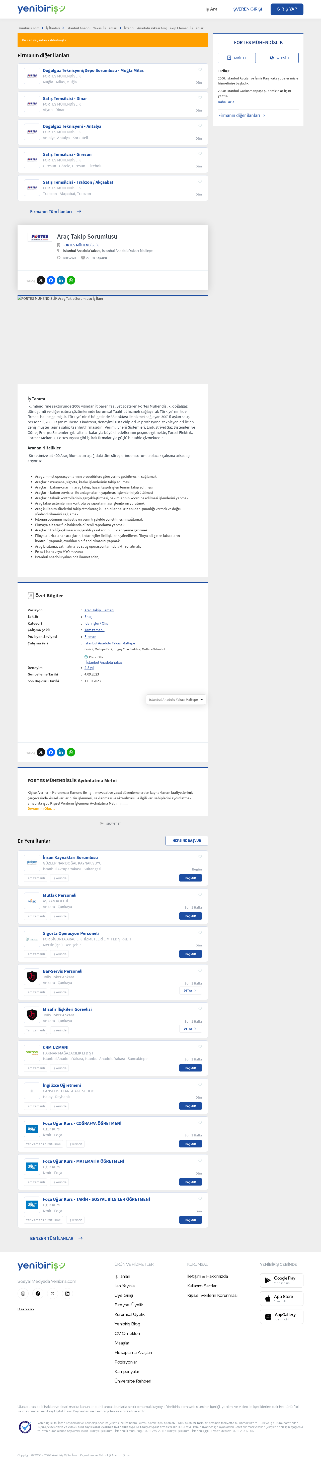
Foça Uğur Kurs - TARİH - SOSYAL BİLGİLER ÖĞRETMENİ (96, 1199)
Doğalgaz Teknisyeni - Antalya (72, 126)
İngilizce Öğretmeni (62, 1085)
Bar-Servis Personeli (63, 971)
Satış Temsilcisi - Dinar (65, 98)
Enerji (89, 616)
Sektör (33, 616)
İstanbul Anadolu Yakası (104, 662)
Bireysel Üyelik (129, 1305)
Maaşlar (122, 1343)
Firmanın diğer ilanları (239, 115)
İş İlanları (122, 1276)
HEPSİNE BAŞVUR (187, 840)
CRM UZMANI (55, 1047)
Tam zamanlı (95, 629)
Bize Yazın (26, 1309)
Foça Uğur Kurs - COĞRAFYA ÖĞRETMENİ (82, 1123)
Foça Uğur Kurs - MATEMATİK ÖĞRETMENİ (83, 1161)
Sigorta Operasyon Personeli (71, 933)
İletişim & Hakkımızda (207, 1276)
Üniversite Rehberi (133, 1381)
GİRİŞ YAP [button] (287, 9)
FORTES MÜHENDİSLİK (80, 245)
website (283, 58)
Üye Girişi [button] (124, 1295)
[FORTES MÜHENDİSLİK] (40, 237)
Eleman (90, 636)
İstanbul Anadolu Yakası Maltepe (127, 250)
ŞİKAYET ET (113, 823)
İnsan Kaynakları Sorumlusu (70, 857)
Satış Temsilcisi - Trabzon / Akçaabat (78, 182)
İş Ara (212, 9)
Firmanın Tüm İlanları (51, 211)
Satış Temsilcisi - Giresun (67, 154)
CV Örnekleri (127, 1333)
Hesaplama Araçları (133, 1352)
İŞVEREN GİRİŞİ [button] (247, 9)
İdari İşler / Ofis (96, 623)
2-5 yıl (89, 667)
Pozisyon (35, 610)
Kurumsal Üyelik (130, 1314)
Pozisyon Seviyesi (42, 636)
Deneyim (35, 667)
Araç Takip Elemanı (99, 610)
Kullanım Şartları (202, 1286)
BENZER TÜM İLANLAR (51, 1238)
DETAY (188, 990)
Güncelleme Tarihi (43, 674)
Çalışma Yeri (38, 643)
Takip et (240, 58)
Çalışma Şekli (39, 629)
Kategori (35, 623)
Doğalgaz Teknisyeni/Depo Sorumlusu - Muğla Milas (93, 70)
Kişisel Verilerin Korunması (212, 1295)
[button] (41, 808)
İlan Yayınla (125, 1286)
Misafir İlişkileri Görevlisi (67, 1009)
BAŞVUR (190, 878)
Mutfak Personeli (59, 895)
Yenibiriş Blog (127, 1324)
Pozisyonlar (126, 1362)
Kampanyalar (127, 1371)
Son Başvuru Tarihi (43, 680)
